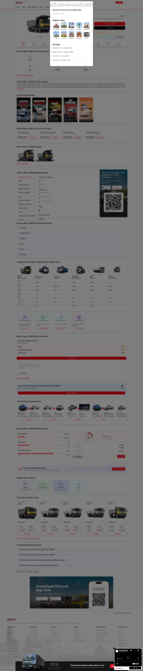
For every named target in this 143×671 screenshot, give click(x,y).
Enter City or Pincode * (59, 13)
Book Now (135, 668)
